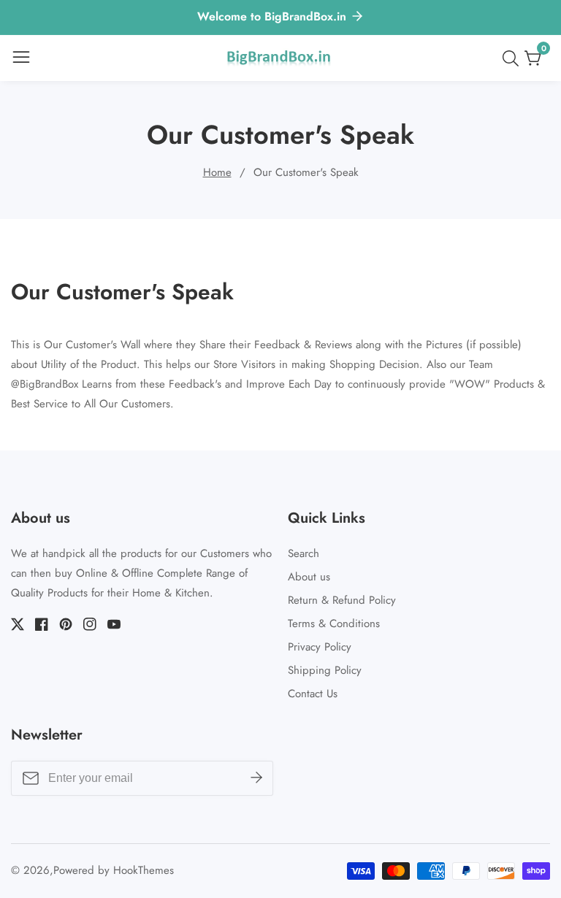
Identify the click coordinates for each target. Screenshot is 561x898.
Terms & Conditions (334, 623)
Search (303, 553)
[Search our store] (513, 58)
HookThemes (143, 870)
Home (217, 172)
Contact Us (312, 694)
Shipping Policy (325, 670)
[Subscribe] (256, 778)
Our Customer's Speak (306, 172)
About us (309, 577)
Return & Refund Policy (342, 600)
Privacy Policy (319, 647)
